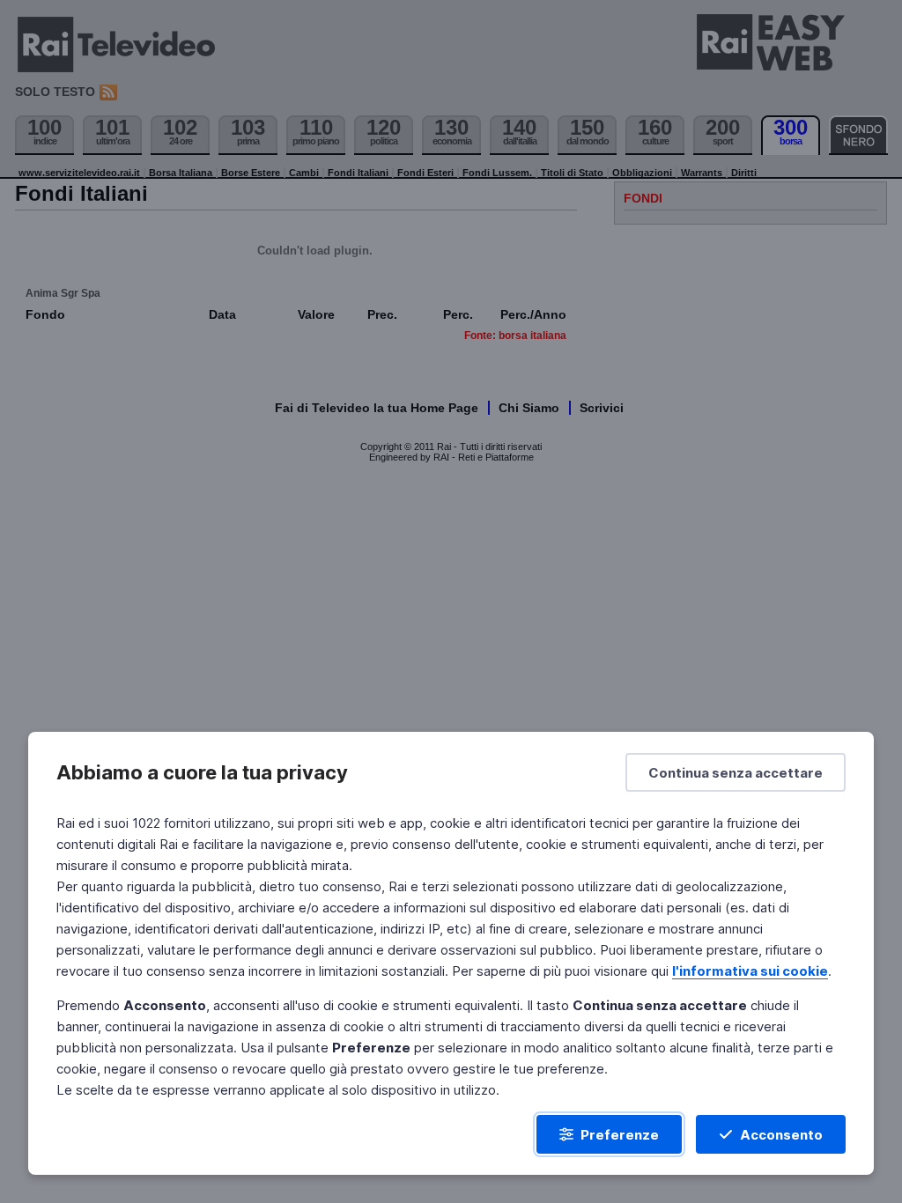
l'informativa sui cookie (750, 971)
